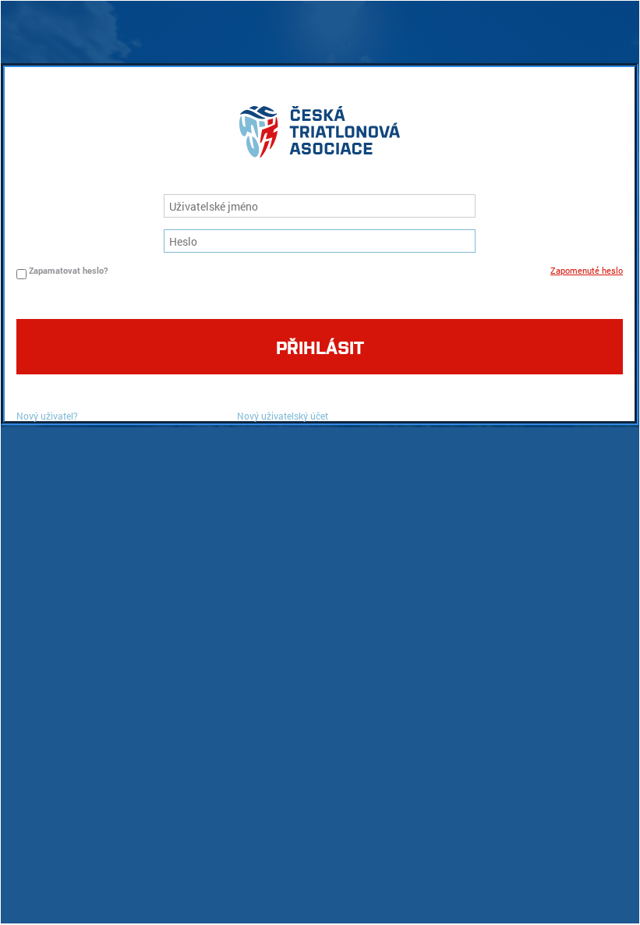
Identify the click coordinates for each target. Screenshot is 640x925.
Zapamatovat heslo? (68, 270)
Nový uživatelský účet (282, 415)
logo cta (319, 136)
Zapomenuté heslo (586, 270)
